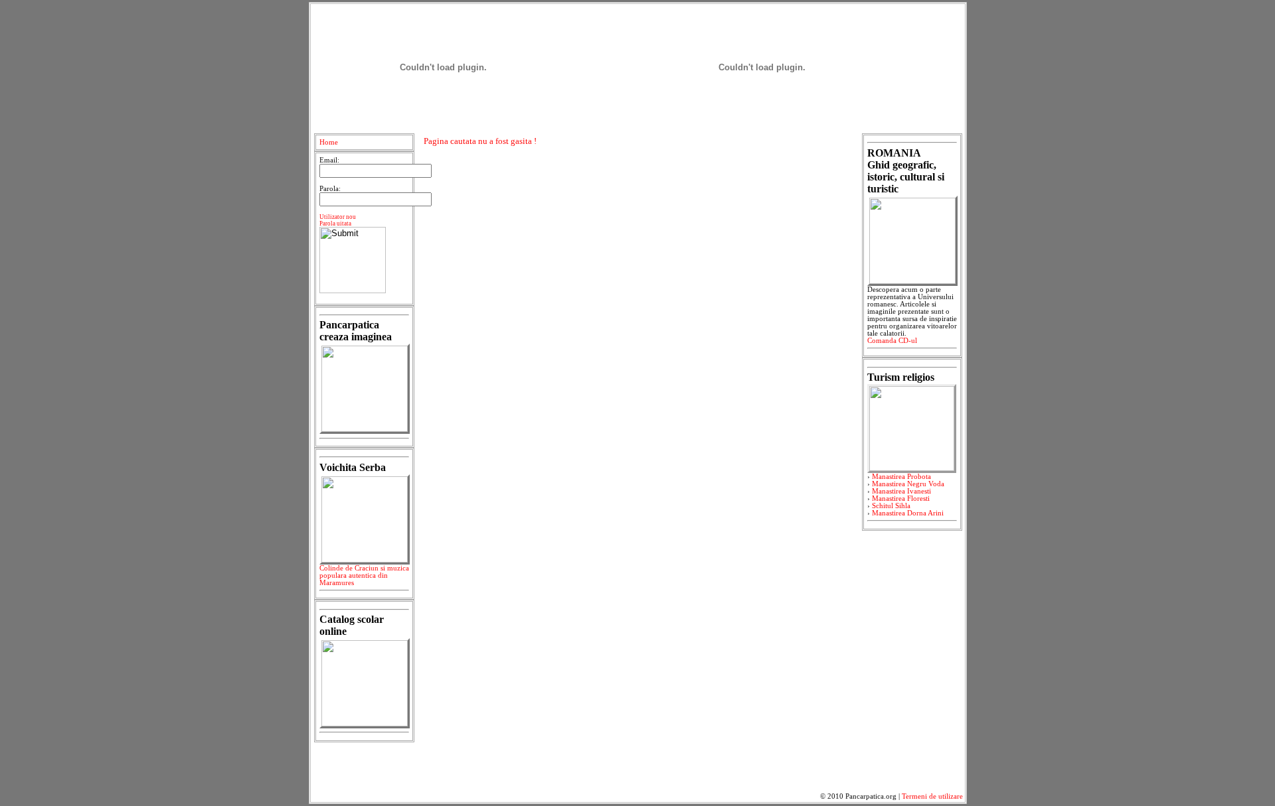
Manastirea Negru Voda (908, 484)
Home (328, 142)
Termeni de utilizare (932, 796)
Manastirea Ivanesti (901, 491)
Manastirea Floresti (901, 498)
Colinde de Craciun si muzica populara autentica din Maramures (364, 575)
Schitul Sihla (891, 505)
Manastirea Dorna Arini (908, 513)
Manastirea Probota (901, 476)
